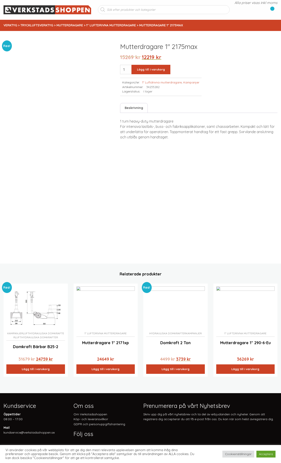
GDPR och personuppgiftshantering (99, 424)
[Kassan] (270, 9)
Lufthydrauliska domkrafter (36, 337)
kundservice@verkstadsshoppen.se (29, 432)
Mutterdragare (69, 25)
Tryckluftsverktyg (36, 25)
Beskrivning (134, 108)
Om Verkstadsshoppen (90, 414)
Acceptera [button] (266, 454)
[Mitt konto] (275, 9)
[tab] (134, 108)
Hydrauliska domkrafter (167, 333)
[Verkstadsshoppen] (47, 9)
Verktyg (10, 25)
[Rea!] (35, 308)
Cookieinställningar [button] (238, 454)
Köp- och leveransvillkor (91, 419)
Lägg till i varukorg (151, 69)
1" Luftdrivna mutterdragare (111, 25)
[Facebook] (75, 443)
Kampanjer (191, 82)
